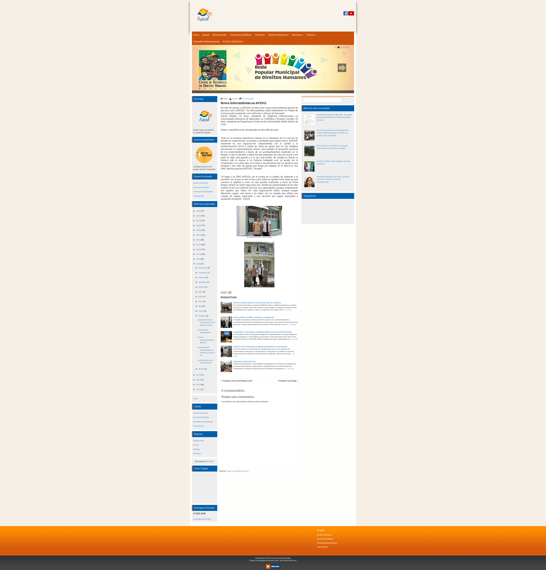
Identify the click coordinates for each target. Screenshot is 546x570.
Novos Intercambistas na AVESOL (244, 103)
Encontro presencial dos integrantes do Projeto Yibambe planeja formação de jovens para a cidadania (333, 133)
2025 (198, 216)
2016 (198, 259)
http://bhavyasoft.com (288, 560)
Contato (310, 35)
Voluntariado (219, 35)
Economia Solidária (240, 35)
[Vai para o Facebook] (345, 13)
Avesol (205, 35)
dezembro (202, 268)
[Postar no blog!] (224, 292)
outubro (201, 277)
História (196, 449)
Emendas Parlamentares (206, 41)
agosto (201, 287)
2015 (198, 264)
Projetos (259, 35)
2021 (198, 235)
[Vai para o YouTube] (351, 13)
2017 (198, 254)
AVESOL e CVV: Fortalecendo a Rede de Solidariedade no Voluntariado (260, 347)
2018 (198, 249)
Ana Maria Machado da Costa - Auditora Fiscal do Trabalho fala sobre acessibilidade (333, 179)
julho (200, 292)
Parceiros (297, 35)
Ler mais (288, 310)
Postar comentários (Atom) (237, 471)
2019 (198, 245)
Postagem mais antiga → (288, 381)
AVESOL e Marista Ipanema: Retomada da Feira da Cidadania (257, 303)
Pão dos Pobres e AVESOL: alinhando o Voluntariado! (253, 317)
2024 (198, 221)
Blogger (210, 461)
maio (200, 301)
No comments (248, 99)
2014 (198, 375)
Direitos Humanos (278, 35)
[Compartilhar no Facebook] (230, 292)
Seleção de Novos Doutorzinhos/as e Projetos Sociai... (206, 322)
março (201, 311)
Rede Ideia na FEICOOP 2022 (244, 362)
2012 (198, 385)
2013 (198, 380)
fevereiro (202, 316)
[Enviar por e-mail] (222, 292)
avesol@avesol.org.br (202, 519)
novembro (202, 273)
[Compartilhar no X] (227, 292)
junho (200, 297)
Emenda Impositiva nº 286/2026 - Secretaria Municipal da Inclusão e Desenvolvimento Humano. (334, 117)
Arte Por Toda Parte (233, 41)
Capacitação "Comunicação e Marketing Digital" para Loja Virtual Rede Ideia (262, 332)
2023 (198, 225)
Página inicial (247, 381)
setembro (202, 282)
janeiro (201, 369)
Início (196, 35)
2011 (198, 389)
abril (200, 306)
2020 (198, 240)
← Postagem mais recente (231, 381)
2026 (198, 211)
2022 (198, 230)
